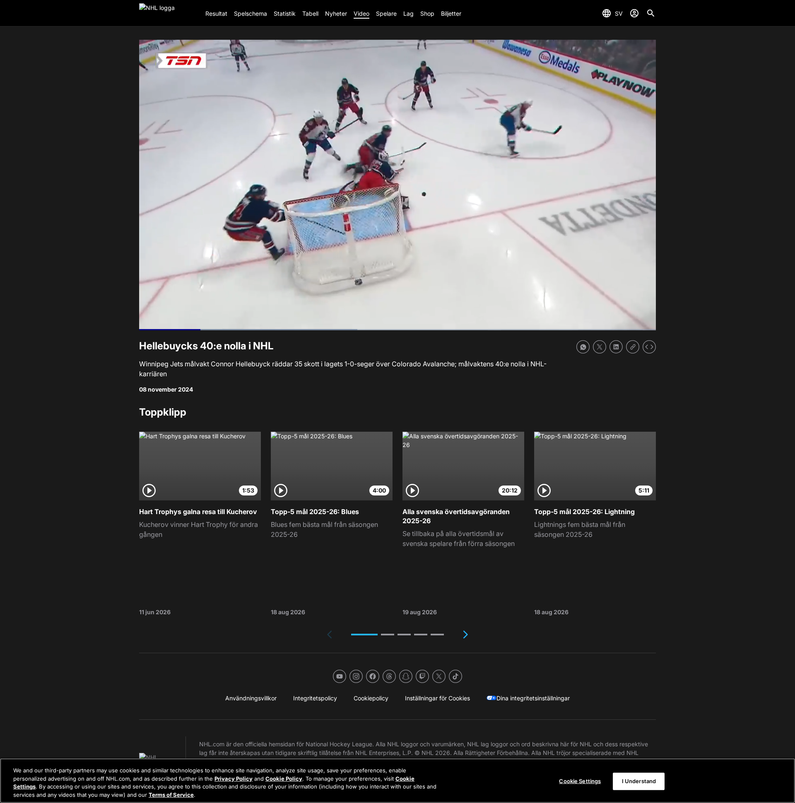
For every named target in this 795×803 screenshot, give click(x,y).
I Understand (639, 781)
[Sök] (651, 13)
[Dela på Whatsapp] (583, 346)
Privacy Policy (233, 778)
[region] (397, 780)
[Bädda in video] (649, 346)
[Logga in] (634, 13)
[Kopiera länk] (632, 346)
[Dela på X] (599, 346)
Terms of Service (171, 794)
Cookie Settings (580, 781)
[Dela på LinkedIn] (616, 346)
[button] (364, 634)
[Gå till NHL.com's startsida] (169, 13)
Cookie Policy (283, 778)
